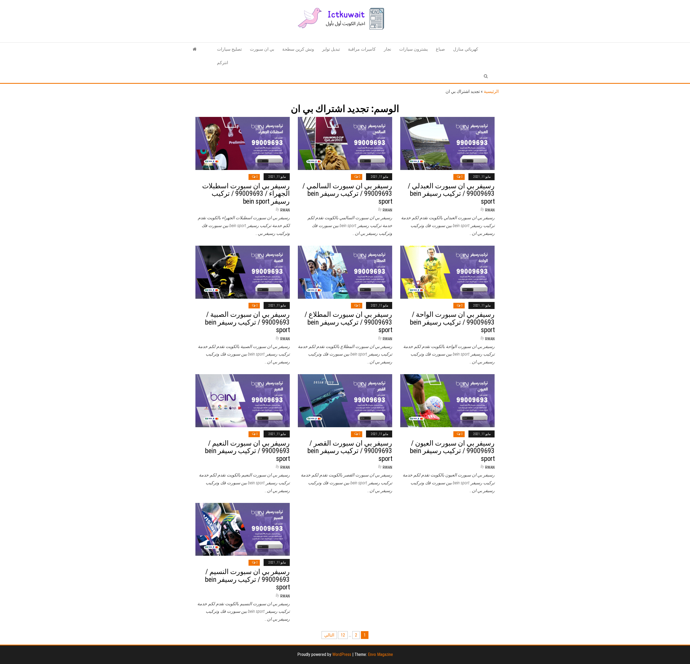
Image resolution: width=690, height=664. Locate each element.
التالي (329, 635)
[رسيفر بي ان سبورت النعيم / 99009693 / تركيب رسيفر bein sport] (242, 400)
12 (343, 635)
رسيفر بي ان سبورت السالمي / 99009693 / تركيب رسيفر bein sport (347, 193)
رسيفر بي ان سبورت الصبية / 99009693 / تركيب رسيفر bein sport (247, 322)
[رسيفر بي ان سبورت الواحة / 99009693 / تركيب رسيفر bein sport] (447, 271)
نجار (387, 49)
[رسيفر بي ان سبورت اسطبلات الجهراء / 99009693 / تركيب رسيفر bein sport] (242, 143)
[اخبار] (194, 49)
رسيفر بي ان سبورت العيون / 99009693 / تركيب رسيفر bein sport (452, 451)
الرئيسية (491, 91)
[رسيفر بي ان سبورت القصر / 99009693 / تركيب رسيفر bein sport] (345, 400)
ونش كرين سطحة (298, 49)
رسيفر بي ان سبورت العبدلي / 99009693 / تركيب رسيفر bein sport (451, 193)
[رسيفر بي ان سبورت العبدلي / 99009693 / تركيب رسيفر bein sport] (447, 143)
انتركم (222, 62)
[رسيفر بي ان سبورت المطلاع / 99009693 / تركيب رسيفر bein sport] (345, 271)
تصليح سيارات (229, 49)
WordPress (341, 654)
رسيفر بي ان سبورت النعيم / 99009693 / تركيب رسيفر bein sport (247, 451)
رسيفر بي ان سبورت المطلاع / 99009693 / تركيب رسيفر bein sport (348, 322)
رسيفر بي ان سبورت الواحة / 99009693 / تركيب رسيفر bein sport (452, 322)
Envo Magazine (380, 654)
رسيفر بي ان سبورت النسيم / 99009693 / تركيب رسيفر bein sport (247, 579)
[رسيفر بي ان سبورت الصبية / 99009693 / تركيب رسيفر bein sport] (242, 271)
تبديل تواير (331, 49)
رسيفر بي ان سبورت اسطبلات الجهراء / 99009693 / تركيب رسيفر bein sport (246, 193)
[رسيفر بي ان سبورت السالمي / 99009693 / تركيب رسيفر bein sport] (345, 143)
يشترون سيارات (413, 49)
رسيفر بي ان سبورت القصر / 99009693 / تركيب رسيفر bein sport (349, 451)
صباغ (440, 49)
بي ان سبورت (262, 49)
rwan (285, 210)
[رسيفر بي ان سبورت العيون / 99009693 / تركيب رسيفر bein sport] (447, 400)
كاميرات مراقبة (362, 49)
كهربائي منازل (465, 49)
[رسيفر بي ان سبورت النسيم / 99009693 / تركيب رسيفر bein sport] (242, 528)
